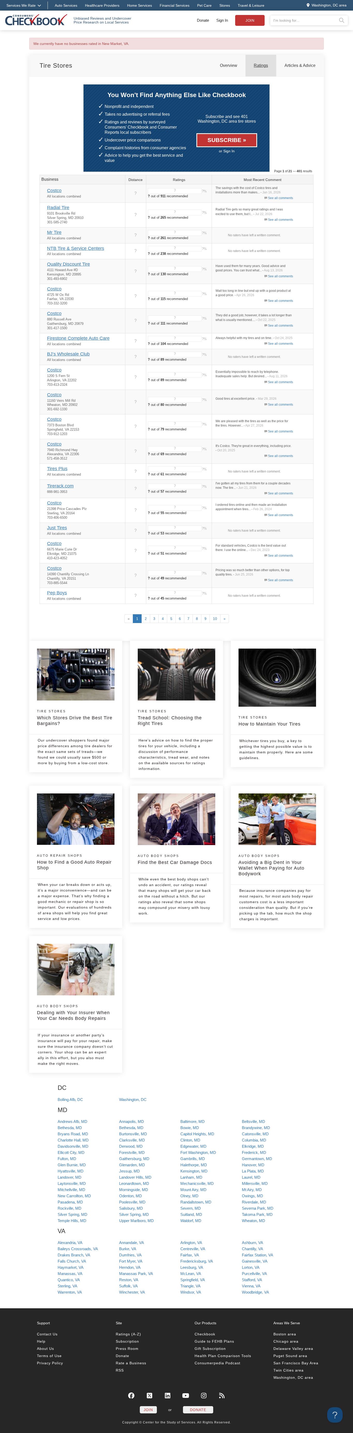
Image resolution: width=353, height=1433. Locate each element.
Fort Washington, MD (198, 1152)
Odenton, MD (130, 1196)
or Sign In (227, 151)
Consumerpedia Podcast (217, 1363)
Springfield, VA (192, 1280)
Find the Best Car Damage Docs (175, 859)
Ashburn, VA (252, 1242)
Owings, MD (252, 1196)
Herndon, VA (130, 1267)
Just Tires (57, 527)
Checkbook (205, 1334)
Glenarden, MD (132, 1165)
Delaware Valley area (293, 1349)
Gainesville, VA (254, 1261)
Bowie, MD (189, 1127)
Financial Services (174, 5)
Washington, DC (133, 1099)
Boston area (284, 1334)
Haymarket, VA (70, 1267)
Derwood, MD (131, 1146)
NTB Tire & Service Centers (75, 248)
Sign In (222, 20)
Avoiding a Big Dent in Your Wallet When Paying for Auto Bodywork (271, 865)
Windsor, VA (190, 1292)
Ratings (261, 65)
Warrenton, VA (70, 1292)
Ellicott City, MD (71, 1152)
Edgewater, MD (193, 1146)
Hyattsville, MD (70, 1171)
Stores (224, 5)
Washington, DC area (293, 1377)
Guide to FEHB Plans (214, 1341)
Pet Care (204, 5)
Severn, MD (190, 1208)
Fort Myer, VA (130, 1261)
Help (41, 1341)
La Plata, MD (253, 1171)
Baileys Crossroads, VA (78, 1249)
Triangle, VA (190, 1286)
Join (249, 20)
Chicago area (285, 1341)
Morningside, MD (133, 1189)
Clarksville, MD (132, 1140)
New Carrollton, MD (74, 1196)
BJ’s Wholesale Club (68, 354)
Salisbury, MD (131, 1208)
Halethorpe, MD (193, 1165)
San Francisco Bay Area (295, 1363)
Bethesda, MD (70, 1127)
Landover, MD (69, 1177)
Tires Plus (57, 468)
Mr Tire (54, 232)
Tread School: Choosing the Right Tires (170, 718)
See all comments (280, 198)
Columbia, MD (254, 1140)
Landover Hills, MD (135, 1177)
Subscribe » (227, 140)
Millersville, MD (255, 1183)
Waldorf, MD (190, 1220)
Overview (228, 65)
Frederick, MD (254, 1152)
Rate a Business (131, 1363)
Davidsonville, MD (73, 1146)
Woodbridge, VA (255, 1292)
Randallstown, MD (195, 1202)
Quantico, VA (69, 1280)
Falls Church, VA (72, 1261)
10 (215, 619)
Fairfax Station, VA (257, 1255)
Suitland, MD (191, 1214)
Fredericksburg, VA (196, 1261)
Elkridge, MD (253, 1146)
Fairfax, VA (189, 1255)
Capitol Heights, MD (197, 1134)
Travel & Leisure (251, 5)
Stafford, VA (252, 1280)
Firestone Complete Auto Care (78, 338)
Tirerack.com (60, 486)
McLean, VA (190, 1273)
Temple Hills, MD (72, 1220)
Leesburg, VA (191, 1267)
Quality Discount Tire (68, 264)
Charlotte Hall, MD (73, 1140)
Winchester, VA (132, 1292)
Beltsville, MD (253, 1121)
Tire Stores (56, 65)
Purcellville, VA (254, 1273)
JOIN (148, 1410)
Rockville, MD (69, 1208)
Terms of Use (49, 1356)
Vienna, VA (251, 1286)
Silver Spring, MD (72, 1214)
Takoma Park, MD (257, 1214)
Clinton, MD (190, 1140)
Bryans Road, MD (73, 1134)
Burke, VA (127, 1249)
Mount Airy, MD (193, 1189)
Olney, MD (189, 1196)
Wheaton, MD (253, 1220)
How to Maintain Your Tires (270, 721)
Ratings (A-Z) (128, 1334)
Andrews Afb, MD (72, 1121)
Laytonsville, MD (72, 1183)
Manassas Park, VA (136, 1273)
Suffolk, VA (128, 1286)
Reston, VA (128, 1280)
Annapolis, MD (131, 1121)
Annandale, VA (131, 1242)
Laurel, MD (251, 1177)
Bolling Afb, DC (70, 1099)
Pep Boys (57, 592)
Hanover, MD (253, 1165)
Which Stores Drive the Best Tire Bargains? (74, 718)
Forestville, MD (132, 1152)
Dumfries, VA (130, 1255)
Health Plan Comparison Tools (223, 1356)
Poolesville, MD (132, 1202)
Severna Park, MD (257, 1208)
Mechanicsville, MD (197, 1183)
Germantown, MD (257, 1158)
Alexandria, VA (70, 1242)
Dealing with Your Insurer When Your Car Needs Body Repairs (73, 1012)
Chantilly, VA (252, 1249)
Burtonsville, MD (133, 1134)
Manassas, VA (70, 1273)
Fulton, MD (67, 1158)
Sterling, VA (67, 1286)
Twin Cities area (288, 1370)
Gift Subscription (210, 1349)
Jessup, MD (129, 1171)
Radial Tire (58, 207)
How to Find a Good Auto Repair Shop (74, 862)
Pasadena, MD (70, 1202)
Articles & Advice (300, 65)
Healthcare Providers (102, 5)
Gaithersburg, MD (134, 1158)
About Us (45, 1349)
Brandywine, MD (256, 1127)
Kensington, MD (194, 1171)
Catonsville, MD (255, 1134)
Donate (203, 20)
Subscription (127, 1341)
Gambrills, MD (192, 1158)
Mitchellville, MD (71, 1189)
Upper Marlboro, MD (136, 1220)
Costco (54, 190)
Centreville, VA (192, 1249)
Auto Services (66, 5)
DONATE (198, 1410)
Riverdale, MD (254, 1202)
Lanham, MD (191, 1177)
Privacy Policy (50, 1363)
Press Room (127, 1349)
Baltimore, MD (192, 1121)
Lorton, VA (250, 1267)
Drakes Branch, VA (74, 1255)
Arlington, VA (191, 1242)
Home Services (139, 5)
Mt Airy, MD (252, 1189)
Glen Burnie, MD (72, 1165)
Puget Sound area (290, 1356)
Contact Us (47, 1334)
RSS (120, 1370)
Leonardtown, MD (134, 1183)
